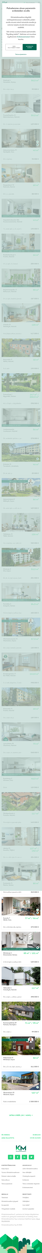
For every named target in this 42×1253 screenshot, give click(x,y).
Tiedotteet (5, 1197)
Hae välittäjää (27, 1172)
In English (36, 1135)
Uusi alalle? (26, 1205)
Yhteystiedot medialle (8, 1209)
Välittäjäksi (26, 1201)
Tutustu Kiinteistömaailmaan (10, 1172)
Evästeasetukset (28, 1187)
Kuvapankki (5, 1205)
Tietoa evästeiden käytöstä (31, 1184)
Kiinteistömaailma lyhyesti (10, 1201)
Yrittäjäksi (26, 1197)
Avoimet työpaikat (28, 1209)
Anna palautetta (8, 1138)
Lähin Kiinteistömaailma (30, 1168)
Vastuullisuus (6, 1180)
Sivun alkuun (35, 1138)
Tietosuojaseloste (7, 1184)
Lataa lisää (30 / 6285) (20, 1115)
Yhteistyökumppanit (29, 1176)
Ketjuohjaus (5, 1168)
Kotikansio (26, 1180)
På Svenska (6, 1135)
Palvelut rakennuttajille (9, 1176)
